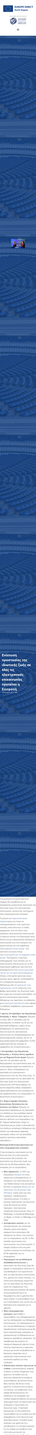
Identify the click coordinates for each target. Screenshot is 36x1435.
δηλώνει (18, 1175)
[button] (18, 29)
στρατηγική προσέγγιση (14, 1003)
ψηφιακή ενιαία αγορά (14, 949)
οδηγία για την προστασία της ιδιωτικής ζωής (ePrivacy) (19, 1190)
